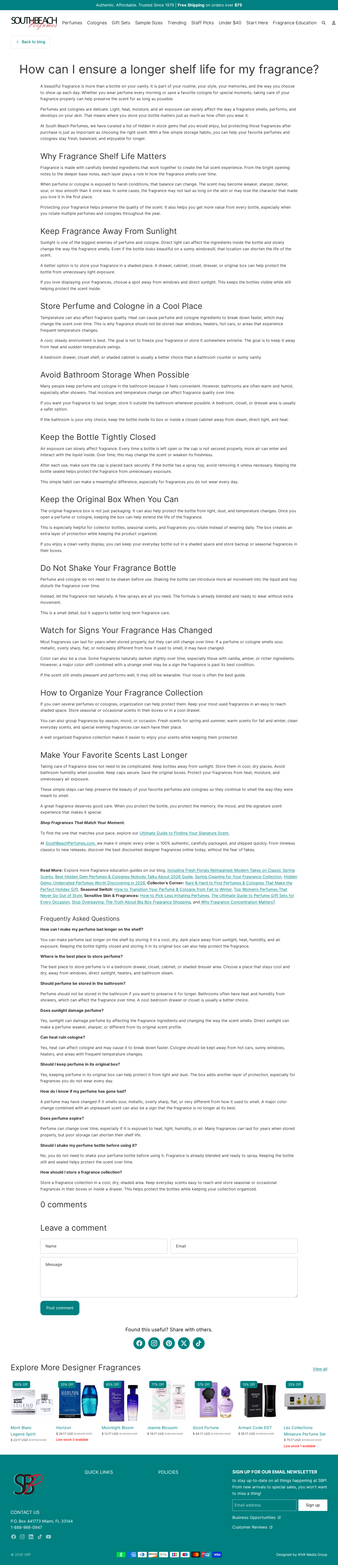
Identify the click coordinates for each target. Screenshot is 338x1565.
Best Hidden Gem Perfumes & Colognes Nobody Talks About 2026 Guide (124, 876)
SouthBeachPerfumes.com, (71, 843)
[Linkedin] (31, 1537)
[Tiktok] (40, 1537)
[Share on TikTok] (199, 1343)
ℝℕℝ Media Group (312, 1554)
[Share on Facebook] (139, 1343)
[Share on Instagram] (154, 1343)
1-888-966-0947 (26, 1527)
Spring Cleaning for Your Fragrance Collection (238, 876)
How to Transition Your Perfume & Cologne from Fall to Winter (173, 889)
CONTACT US (25, 1512)
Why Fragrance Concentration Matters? (237, 901)
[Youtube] (48, 1537)
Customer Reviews (250, 1527)
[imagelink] (28, 1484)
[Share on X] (184, 1343)
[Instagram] (22, 1537)
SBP (27, 1554)
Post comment (59, 1307)
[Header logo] (34, 23)
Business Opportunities (254, 1517)
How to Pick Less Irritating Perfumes (174, 895)
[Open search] (323, 22)
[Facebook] (14, 1537)
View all (320, 1368)
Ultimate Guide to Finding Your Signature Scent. (184, 832)
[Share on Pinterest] (169, 1343)
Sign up (313, 1504)
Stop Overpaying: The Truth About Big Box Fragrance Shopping (131, 901)
